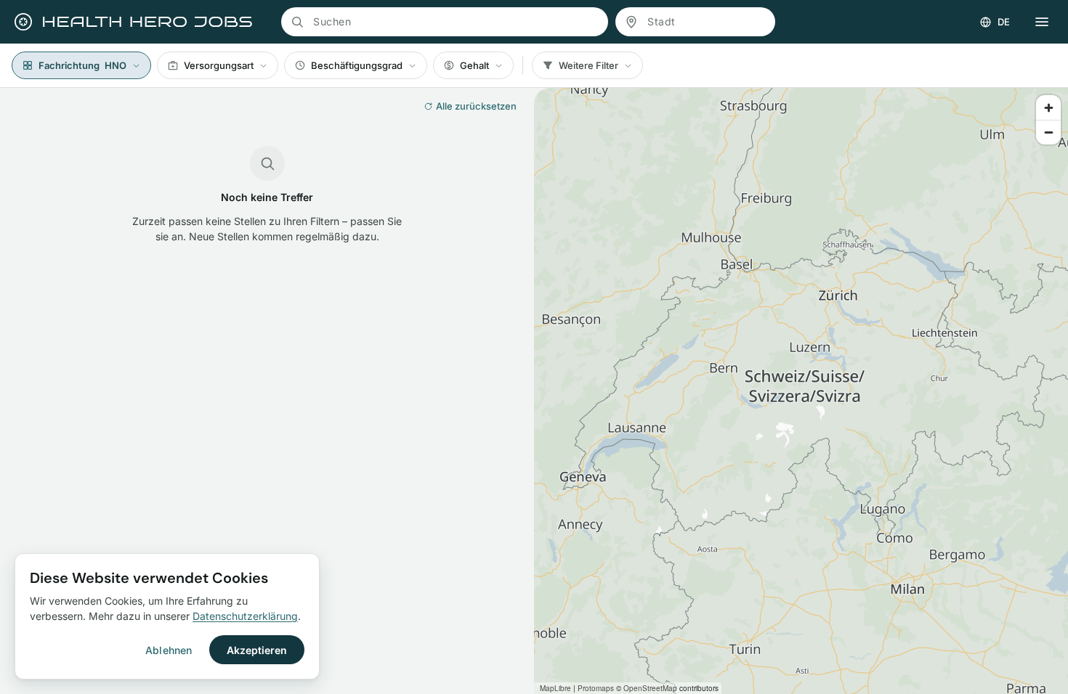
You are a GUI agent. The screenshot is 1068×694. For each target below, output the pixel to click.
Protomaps (596, 688)
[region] (801, 391)
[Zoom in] (1048, 107)
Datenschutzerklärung (245, 616)
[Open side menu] (1041, 21)
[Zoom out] (1048, 132)
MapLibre (555, 688)
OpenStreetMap (650, 688)
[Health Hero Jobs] (132, 21)
